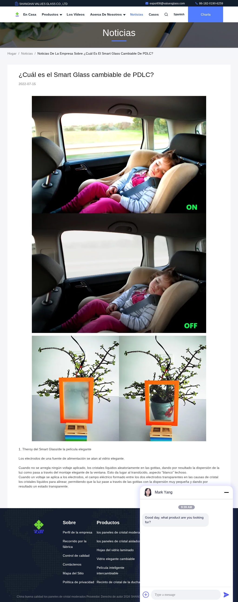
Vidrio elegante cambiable (116, 559)
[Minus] (226, 492)
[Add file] (146, 594)
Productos (50, 14)
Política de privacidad (78, 582)
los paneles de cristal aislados (119, 541)
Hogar (12, 53)
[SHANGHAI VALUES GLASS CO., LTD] (17, 14)
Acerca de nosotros (106, 14)
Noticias (136, 14)
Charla (206, 14)
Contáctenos (72, 564)
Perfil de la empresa (77, 532)
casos (154, 14)
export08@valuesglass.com (167, 3)
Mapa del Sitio (73, 573)
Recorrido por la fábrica (74, 544)
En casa (29, 14)
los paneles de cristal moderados (121, 532)
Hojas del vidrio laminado (115, 550)
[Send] (226, 594)
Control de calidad (76, 555)
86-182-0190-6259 (210, 3)
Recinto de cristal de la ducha (118, 582)
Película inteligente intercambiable (110, 570)
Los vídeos (76, 14)
